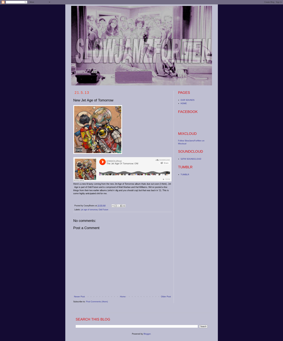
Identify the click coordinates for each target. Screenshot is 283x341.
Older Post (166, 296)
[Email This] (112, 205)
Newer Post (79, 296)
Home (123, 296)
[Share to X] (118, 205)
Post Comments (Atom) (97, 301)
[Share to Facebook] (121, 205)
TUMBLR (185, 174)
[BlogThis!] (115, 205)
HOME (184, 103)
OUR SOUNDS (187, 100)
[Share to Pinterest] (124, 205)
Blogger (147, 334)
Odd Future (103, 210)
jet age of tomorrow (89, 210)
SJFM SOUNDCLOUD (191, 159)
